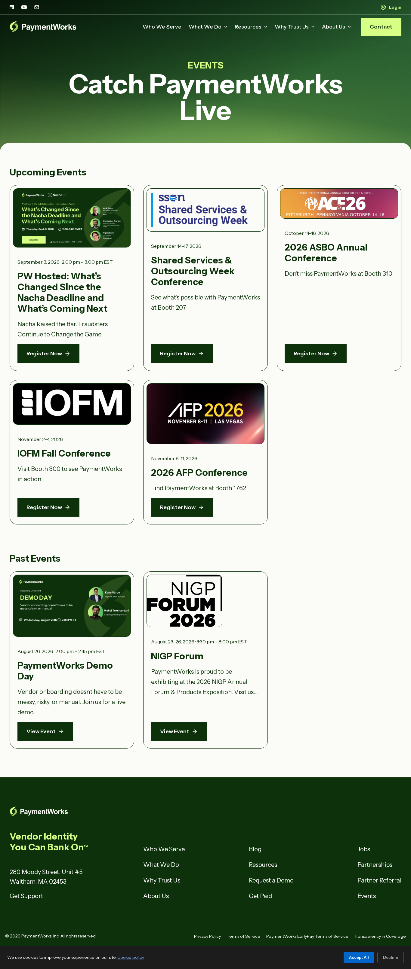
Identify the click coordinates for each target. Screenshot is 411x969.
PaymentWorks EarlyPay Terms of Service (307, 936)
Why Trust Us (292, 26)
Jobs (363, 849)
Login (395, 7)
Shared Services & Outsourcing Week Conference (192, 271)
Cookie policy (130, 957)
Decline (390, 957)
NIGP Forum (177, 656)
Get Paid (260, 896)
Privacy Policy (207, 936)
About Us (333, 26)
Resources (248, 26)
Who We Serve (162, 26)
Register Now (44, 353)
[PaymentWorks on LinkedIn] (12, 7)
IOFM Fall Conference (64, 453)
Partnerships (374, 864)
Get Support (26, 896)
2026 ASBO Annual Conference (326, 253)
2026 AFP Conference (199, 472)
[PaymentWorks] (43, 27)
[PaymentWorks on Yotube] (24, 7)
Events (366, 896)
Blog (255, 849)
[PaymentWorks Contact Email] (36, 7)
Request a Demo (271, 880)
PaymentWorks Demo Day (65, 671)
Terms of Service (243, 936)
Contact (381, 26)
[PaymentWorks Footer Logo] (72, 811)
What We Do (205, 26)
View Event (41, 731)
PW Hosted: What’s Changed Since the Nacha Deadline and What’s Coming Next (62, 292)
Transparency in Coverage (380, 936)
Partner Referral (379, 880)
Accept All (359, 957)
